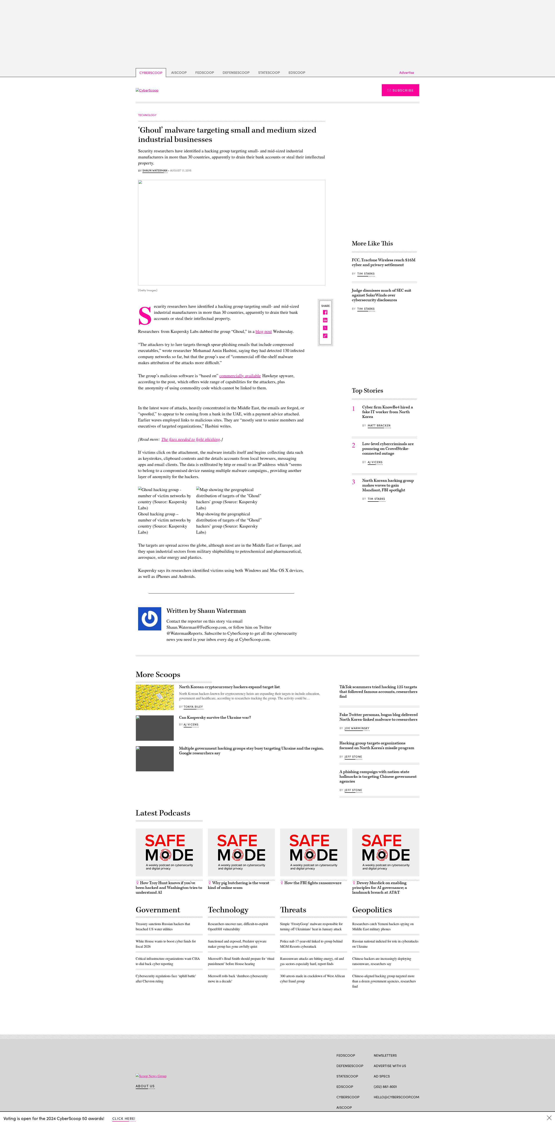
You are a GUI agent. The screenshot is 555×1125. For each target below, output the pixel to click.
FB (376, 1107)
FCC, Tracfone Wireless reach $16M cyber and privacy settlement (383, 262)
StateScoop (269, 72)
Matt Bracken (379, 425)
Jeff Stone (353, 756)
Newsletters (385, 1055)
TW (384, 1107)
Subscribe (403, 90)
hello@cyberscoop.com (396, 1097)
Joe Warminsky (357, 728)
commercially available (240, 375)
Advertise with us (390, 1065)
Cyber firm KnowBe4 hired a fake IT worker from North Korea (387, 412)
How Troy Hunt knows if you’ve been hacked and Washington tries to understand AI (169, 887)
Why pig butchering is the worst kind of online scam (238, 885)
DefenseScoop (236, 72)
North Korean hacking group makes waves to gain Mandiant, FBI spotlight (388, 485)
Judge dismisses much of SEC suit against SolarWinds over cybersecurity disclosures (381, 295)
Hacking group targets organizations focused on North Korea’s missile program (377, 745)
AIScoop (179, 72)
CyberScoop (150, 72)
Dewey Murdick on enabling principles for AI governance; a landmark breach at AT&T (379, 887)
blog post (264, 331)
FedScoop (204, 72)
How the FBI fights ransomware (312, 883)
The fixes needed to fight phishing (191, 439)
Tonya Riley (193, 707)
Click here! (123, 1118)
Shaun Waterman (154, 170)
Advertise (406, 72)
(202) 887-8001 (385, 1086)
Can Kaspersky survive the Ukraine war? (215, 717)
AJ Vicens (375, 462)
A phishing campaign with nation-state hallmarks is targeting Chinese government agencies (378, 776)
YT (408, 1107)
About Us (145, 1086)
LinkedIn (393, 1107)
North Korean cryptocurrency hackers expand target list (229, 687)
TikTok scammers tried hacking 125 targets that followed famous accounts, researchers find (378, 691)
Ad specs (382, 1076)
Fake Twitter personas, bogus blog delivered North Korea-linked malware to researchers (379, 717)
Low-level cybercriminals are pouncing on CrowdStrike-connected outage (388, 448)
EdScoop (297, 72)
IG (400, 1107)
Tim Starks (366, 273)
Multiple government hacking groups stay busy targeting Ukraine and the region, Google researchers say (251, 751)
